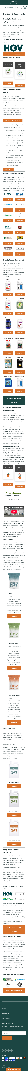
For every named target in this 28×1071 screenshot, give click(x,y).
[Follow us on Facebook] (3, 1050)
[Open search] (18, 7)
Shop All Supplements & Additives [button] (14, 400)
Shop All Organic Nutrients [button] (14, 990)
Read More (8, 169)
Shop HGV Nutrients (14, 54)
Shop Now (8, 83)
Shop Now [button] (8, 199)
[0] (25, 7)
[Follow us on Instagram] (8, 1050)
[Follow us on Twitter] (6, 1050)
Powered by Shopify (6, 1067)
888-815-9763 (14, 1)
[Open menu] (2, 7)
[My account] (21, 7)
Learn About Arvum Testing (12, 120)
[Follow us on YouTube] (11, 1050)
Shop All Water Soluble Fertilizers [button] (14, 929)
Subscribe (7, 1038)
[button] (13, 1069)
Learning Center (14, 3)
